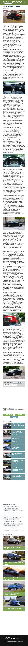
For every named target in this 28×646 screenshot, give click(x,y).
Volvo (14, 384)
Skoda (18, 525)
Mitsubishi (7, 521)
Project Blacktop (10, 641)
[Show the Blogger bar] (21, 641)
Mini (18, 519)
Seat (13, 525)
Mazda (6, 519)
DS (9, 512)
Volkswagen (14, 530)
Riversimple (7, 525)
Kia (9, 517)
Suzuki (11, 528)
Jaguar (18, 515)
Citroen (21, 510)
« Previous (8, 414)
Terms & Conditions (17, 639)
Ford (17, 512)
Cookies (22, 639)
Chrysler (14, 510)
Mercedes (12, 519)
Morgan (13, 521)
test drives (8, 384)
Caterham (15, 508)
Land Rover (15, 517)
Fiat (13, 512)
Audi (5, 508)
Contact (12, 639)
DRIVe (18, 96)
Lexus (21, 517)
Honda (6, 515)
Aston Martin (16, 506)
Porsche (13, 523)
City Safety (20, 36)
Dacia (5, 512)
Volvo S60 (16, 29)
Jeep (5, 517)
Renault (19, 523)
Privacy (5, 641)
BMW (9, 508)
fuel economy (17, 382)
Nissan (19, 521)
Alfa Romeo (7, 506)
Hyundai (11, 515)
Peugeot (6, 523)
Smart (5, 528)
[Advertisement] (14, 397)
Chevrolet (7, 510)
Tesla (16, 528)
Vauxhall (6, 530)
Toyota (22, 528)
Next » (20, 414)
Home (14, 417)
